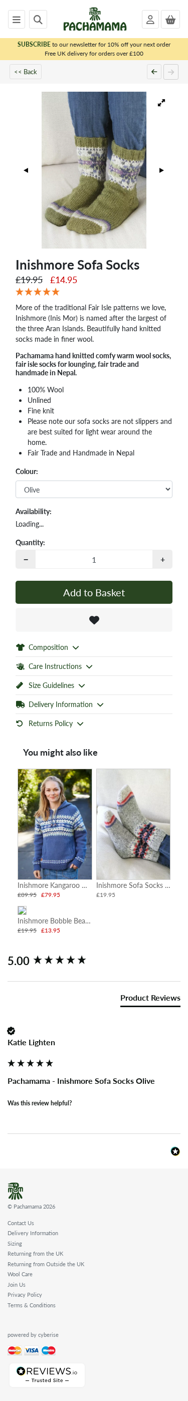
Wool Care (20, 1274)
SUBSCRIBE (34, 44)
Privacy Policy (25, 1294)
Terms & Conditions (32, 1305)
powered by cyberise (33, 1334)
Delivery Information (33, 1233)
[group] (94, 961)
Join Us (17, 1284)
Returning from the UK (35, 1253)
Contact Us (21, 1223)
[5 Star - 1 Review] (94, 292)
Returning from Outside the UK (46, 1264)
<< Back (25, 71)
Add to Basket (94, 592)
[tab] (150, 999)
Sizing (15, 1243)
